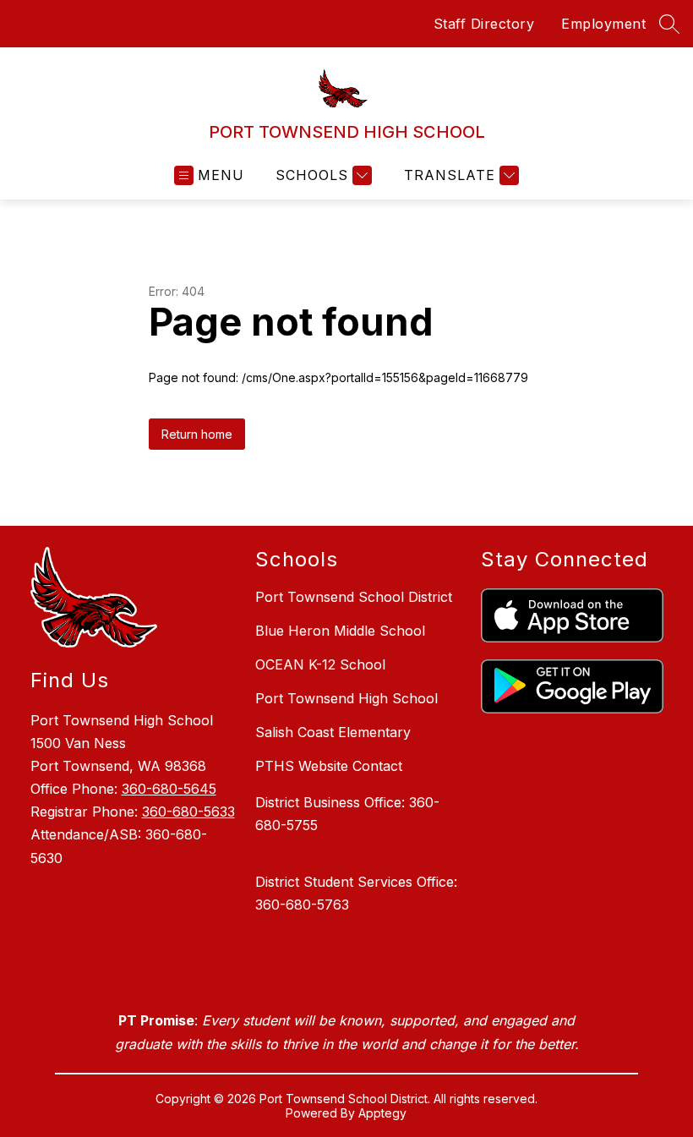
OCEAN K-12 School (320, 664)
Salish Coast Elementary (333, 732)
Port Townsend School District (353, 596)
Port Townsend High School (346, 698)
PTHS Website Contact (328, 765)
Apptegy (382, 1113)
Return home (196, 434)
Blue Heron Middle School (340, 630)
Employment (603, 23)
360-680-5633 (188, 811)
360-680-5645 (169, 788)
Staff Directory (484, 23)
